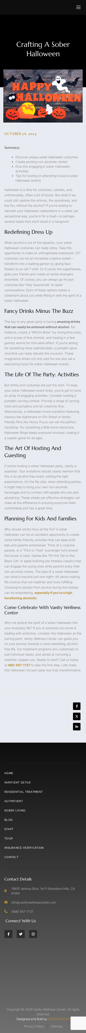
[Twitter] (21, 934)
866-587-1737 (19, 665)
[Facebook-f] (8, 934)
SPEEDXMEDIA (58, 1019)
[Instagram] (33, 934)
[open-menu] (79, 7)
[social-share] (76, 706)
